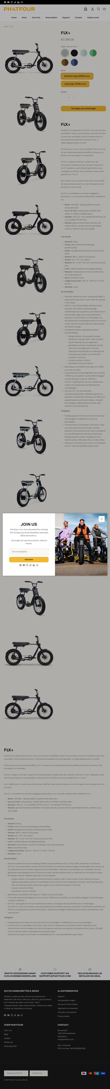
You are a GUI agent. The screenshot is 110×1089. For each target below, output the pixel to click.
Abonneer (29, 559)
